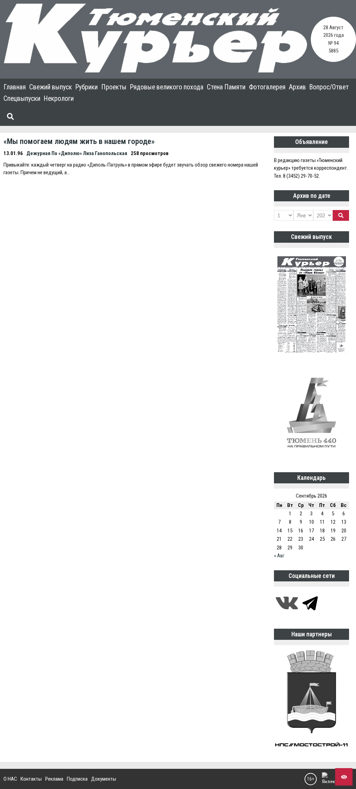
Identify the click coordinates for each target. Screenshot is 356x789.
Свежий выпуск (50, 87)
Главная (14, 87)
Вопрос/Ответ (329, 87)
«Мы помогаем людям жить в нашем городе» (79, 141)
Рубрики (86, 87)
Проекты (114, 87)
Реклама (54, 779)
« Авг (279, 556)
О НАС (10, 779)
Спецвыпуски (21, 99)
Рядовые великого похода (166, 87)
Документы (103, 779)
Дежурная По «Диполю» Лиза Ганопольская (76, 153)
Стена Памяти (226, 87)
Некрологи (59, 99)
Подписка (77, 779)
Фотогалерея (267, 87)
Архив (297, 87)
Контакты (31, 779)
